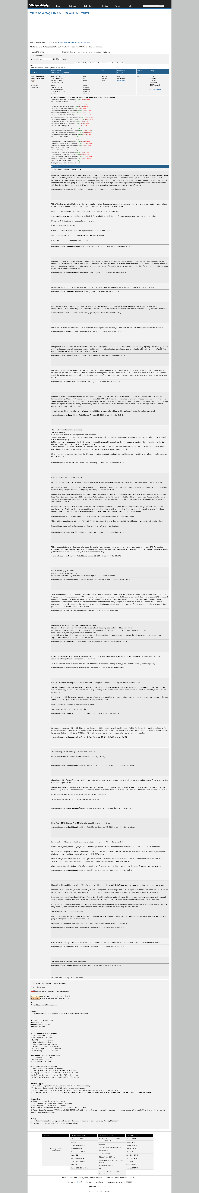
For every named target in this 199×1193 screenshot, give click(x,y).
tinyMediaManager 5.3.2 (106, 1165)
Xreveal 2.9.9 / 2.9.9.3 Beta (79, 1168)
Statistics (123, 1178)
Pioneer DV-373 (131, 1142)
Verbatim (54, 158)
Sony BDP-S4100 (131, 1158)
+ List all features (37, 55)
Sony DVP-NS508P (132, 1155)
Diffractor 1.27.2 (104, 1151)
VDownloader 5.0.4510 (78, 1152)
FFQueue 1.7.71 (76, 1142)
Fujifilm (54, 104)
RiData (54, 147)
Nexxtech (55, 141)
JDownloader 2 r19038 (78, 1145)
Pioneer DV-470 (131, 1139)
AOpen (36, 85)
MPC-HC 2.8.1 (103, 1169)
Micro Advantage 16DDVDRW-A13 (37, 77)
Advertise (99, 1178)
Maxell (54, 121)
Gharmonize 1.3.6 (76, 1149)
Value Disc (55, 156)
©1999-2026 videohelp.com (99, 1191)
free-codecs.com (103, 1187)
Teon (53, 154)
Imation (54, 110)
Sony (53, 152)
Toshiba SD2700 (131, 1149)
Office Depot (55, 143)
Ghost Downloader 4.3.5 (78, 1158)
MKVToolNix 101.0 (76, 1165)
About (92, 1178)
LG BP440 (129, 1161)
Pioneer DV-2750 (131, 1145)
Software (72, 6)
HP (53, 106)
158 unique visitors (56, 1149)
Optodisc (54, 145)
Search (65, 1178)
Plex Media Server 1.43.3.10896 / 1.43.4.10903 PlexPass (109, 1140)
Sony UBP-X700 (131, 1165)
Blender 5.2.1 (75, 1155)
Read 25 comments (153, 81)
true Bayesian (73, 1121)
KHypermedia (56, 115)
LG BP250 (129, 1152)
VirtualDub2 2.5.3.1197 (78, 1161)
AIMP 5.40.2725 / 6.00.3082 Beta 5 (110, 1147)
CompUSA (55, 99)
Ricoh (38, 87)
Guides (105, 6)
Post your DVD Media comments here (65, 163)
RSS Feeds (115, 1178)
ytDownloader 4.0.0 (77, 1139)
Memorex (55, 128)
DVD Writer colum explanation (90, 47)
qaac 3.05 (102, 1144)
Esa (53, 102)
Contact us (73, 1178)
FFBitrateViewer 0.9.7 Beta (107, 1157)
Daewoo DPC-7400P (132, 1168)
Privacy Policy (84, 1178)
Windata (54, 161)
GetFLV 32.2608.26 (105, 1154)
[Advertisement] (99, 31)
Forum (58, 6)
